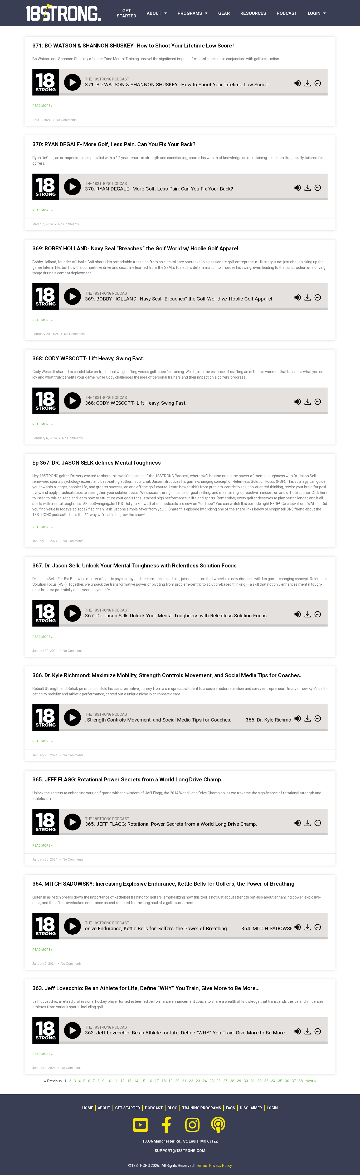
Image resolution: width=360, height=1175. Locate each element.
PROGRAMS (190, 13)
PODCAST (287, 13)
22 (191, 1081)
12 (122, 1081)
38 (301, 1081)
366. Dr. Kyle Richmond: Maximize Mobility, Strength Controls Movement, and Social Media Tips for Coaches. (166, 675)
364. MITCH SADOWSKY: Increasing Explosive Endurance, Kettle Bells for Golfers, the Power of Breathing (163, 884)
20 (177, 1081)
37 (294, 1081)
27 (225, 1081)
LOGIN (314, 13)
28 (232, 1081)
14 (136, 1081)
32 (259, 1081)
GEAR (224, 13)
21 (184, 1081)
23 (198, 1081)
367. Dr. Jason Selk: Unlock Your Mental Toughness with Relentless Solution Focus (134, 565)
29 (239, 1081)
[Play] (73, 82)
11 (116, 1081)
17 (157, 1081)
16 (150, 1081)
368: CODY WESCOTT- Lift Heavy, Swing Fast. (88, 358)
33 (266, 1081)
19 (170, 1081)
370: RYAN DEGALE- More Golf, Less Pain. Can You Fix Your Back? (114, 144)
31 (253, 1081)
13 (129, 1081)
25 (212, 1081)
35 (280, 1081)
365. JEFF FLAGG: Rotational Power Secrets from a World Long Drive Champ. (127, 779)
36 (287, 1081)
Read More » (42, 106)
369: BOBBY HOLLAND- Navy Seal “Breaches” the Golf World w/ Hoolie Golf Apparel (135, 248)
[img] (317, 83)
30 (246, 1081)
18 (164, 1081)
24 (205, 1081)
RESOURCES (253, 13)
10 (109, 1081)
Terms (201, 1165)
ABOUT (154, 13)
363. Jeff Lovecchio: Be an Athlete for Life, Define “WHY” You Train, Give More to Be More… (146, 988)
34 (273, 1081)
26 (218, 1081)
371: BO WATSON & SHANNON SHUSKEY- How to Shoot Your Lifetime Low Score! (133, 45)
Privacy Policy (220, 1165)
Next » (310, 1081)
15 (143, 1081)
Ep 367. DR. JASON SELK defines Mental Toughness (96, 463)
